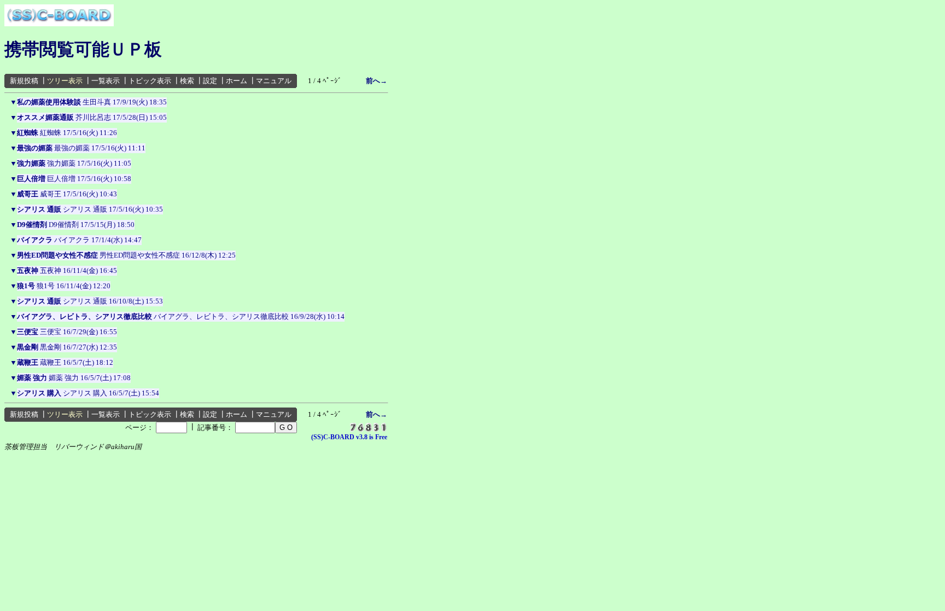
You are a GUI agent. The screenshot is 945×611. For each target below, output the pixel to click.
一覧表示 (105, 81)
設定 (210, 81)
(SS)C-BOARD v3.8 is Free (349, 437)
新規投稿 (24, 81)
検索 (187, 81)
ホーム (236, 81)
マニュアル (273, 81)
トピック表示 (150, 81)
